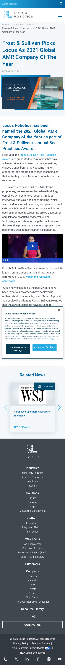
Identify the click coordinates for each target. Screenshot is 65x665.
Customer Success (32, 548)
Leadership (32, 580)
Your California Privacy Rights (28, 648)
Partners (32, 593)
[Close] (59, 310)
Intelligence (32, 531)
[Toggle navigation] (60, 15)
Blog (32, 616)
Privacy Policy (20, 643)
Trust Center (32, 597)
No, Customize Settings (18, 349)
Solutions (32, 493)
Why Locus (32, 539)
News (30, 24)
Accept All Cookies (44, 347)
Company (18, 24)
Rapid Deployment (32, 544)
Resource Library (32, 609)
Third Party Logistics (32, 472)
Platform (32, 518)
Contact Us (32, 624)
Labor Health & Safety (32, 556)
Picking (32, 498)
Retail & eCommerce (32, 477)
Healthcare (32, 481)
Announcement (9, 4)
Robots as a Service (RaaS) (32, 552)
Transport (33, 506)
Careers (32, 576)
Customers (32, 564)
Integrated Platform (32, 527)
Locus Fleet (32, 523)
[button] (59, 407)
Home (5, 24)
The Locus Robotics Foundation (32, 601)
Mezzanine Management (33, 510)
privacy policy (52, 339)
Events (32, 588)
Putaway (32, 502)
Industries (32, 468)
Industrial (32, 485)
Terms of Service (41, 643)
